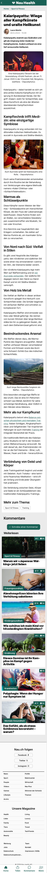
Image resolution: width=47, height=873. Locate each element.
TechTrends (29, 831)
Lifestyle (7, 795)
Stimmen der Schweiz (33, 791)
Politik (27, 774)
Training (35, 430)
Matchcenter (30, 778)
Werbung (7, 843)
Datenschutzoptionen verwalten (13, 855)
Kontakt (28, 847)
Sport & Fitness (18, 9)
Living (27, 814)
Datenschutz (9, 851)
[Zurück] (1, 2)
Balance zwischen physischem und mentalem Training (22, 420)
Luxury (27, 819)
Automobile (8, 831)
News (6, 774)
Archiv (6, 799)
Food (27, 823)
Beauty (6, 835)
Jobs (6, 847)
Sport (6, 778)
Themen (28, 795)
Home (6, 9)
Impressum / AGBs (32, 851)
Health (6, 814)
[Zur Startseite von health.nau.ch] (23, 2)
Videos (6, 786)
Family (6, 823)
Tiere (6, 827)
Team (27, 843)
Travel (27, 827)
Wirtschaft (29, 782)
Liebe (6, 819)
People (6, 782)
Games (6, 791)
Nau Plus (28, 786)
